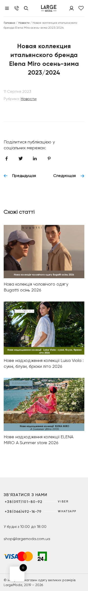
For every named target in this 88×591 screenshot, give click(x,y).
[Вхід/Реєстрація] (71, 8)
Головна (9, 22)
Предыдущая (24, 176)
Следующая (64, 176)
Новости (24, 22)
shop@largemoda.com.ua (27, 538)
